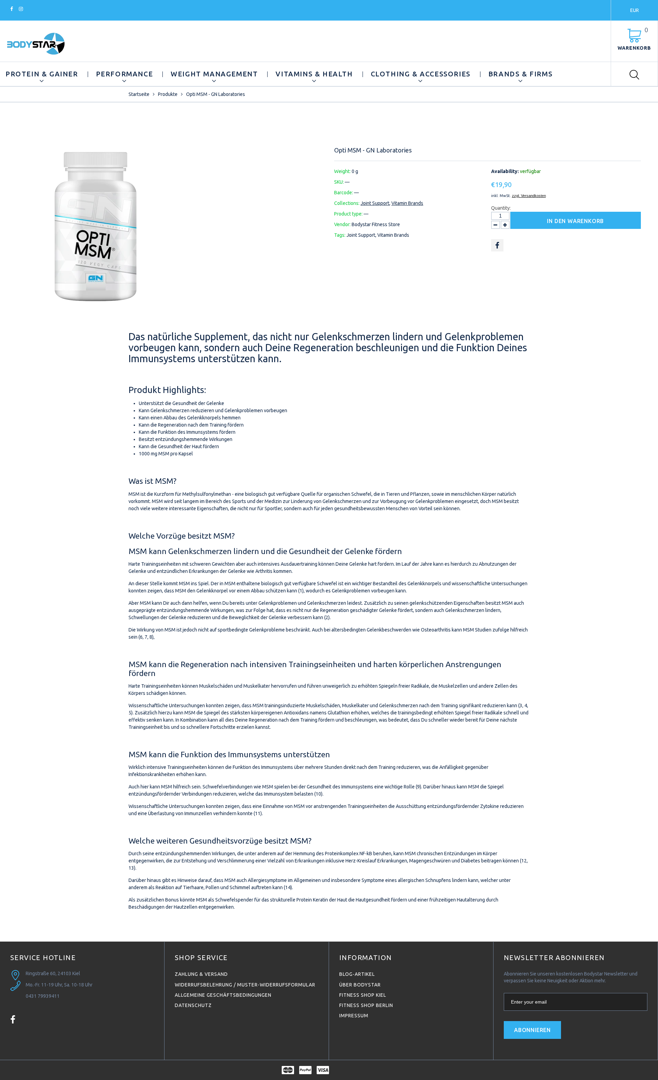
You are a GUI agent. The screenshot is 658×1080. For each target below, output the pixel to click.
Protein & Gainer (41, 74)
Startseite (139, 94)
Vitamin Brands (407, 203)
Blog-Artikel (357, 974)
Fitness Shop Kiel (362, 995)
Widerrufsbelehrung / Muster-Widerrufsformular (245, 984)
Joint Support (375, 203)
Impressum (353, 1015)
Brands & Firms (520, 74)
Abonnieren (532, 1030)
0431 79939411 (43, 996)
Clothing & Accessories (421, 74)
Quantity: (501, 208)
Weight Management (214, 74)
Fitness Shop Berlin (366, 1005)
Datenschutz (193, 1005)
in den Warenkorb (575, 221)
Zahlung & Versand (201, 974)
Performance (124, 74)
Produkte (168, 94)
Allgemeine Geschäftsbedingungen (223, 995)
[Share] (497, 245)
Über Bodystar (360, 984)
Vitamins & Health (314, 74)
